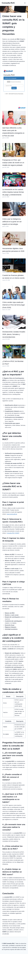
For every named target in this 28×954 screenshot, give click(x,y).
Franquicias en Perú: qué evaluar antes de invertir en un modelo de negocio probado (13, 162)
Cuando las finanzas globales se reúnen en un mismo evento (13, 276)
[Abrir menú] (24, 3)
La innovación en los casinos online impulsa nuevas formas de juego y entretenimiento (13, 192)
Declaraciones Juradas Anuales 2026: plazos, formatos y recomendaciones (13, 334)
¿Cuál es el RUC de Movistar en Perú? (12, 362)
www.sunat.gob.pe (12, 514)
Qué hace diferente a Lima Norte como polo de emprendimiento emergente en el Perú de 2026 (13, 132)
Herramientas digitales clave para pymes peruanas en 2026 (13, 250)
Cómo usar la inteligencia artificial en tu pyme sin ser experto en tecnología (12, 221)
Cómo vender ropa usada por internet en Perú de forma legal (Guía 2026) (13, 304)
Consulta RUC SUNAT (13, 533)
